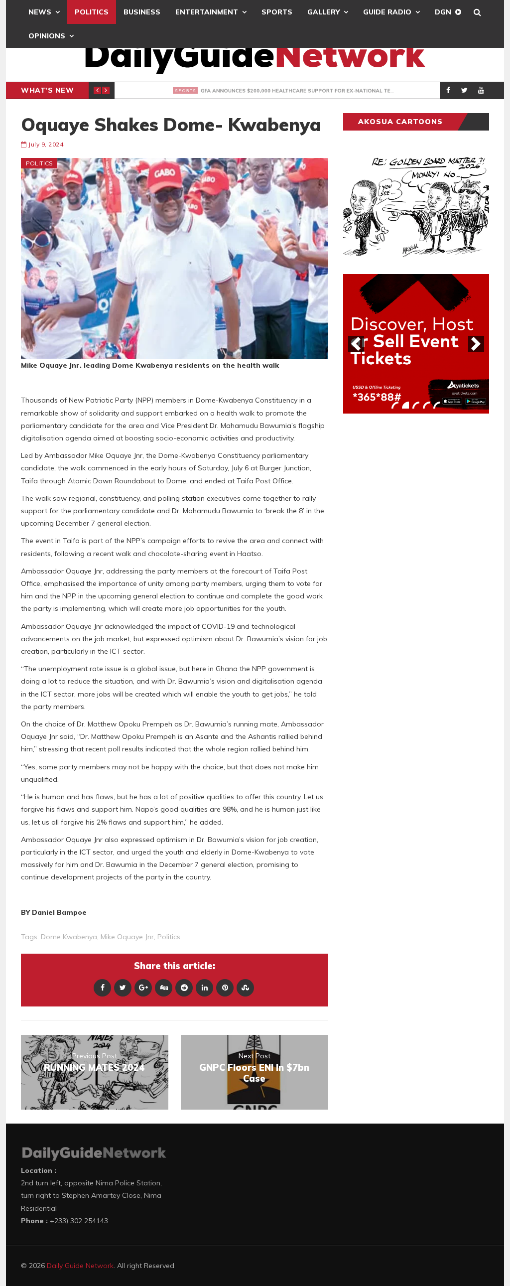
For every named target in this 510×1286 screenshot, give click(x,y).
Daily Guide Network (80, 1265)
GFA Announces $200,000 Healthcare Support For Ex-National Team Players (315, 90)
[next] (476, 344)
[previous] (356, 344)
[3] (415, 405)
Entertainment (206, 11)
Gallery (323, 11)
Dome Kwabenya (69, 936)
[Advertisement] (418, 577)
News (39, 11)
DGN (443, 11)
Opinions (46, 35)
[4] (426, 405)
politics (168, 936)
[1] (394, 405)
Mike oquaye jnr (127, 936)
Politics (92, 11)
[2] (405, 405)
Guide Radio (387, 11)
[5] (436, 405)
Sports (276, 11)
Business (142, 11)
